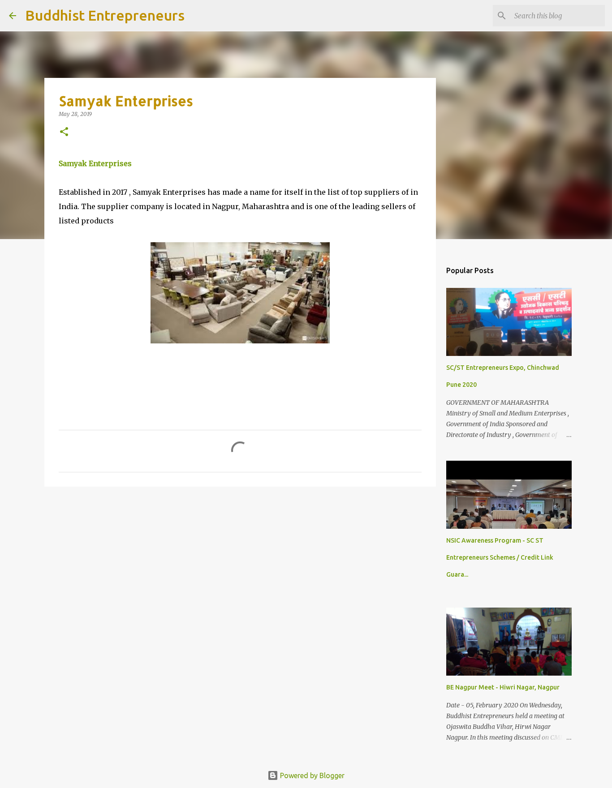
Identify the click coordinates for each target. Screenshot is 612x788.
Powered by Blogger (311, 775)
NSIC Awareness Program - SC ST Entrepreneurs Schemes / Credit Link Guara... (499, 557)
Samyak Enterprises (95, 163)
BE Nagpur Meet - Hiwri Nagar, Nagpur (503, 687)
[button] (64, 132)
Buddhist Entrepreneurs (105, 15)
